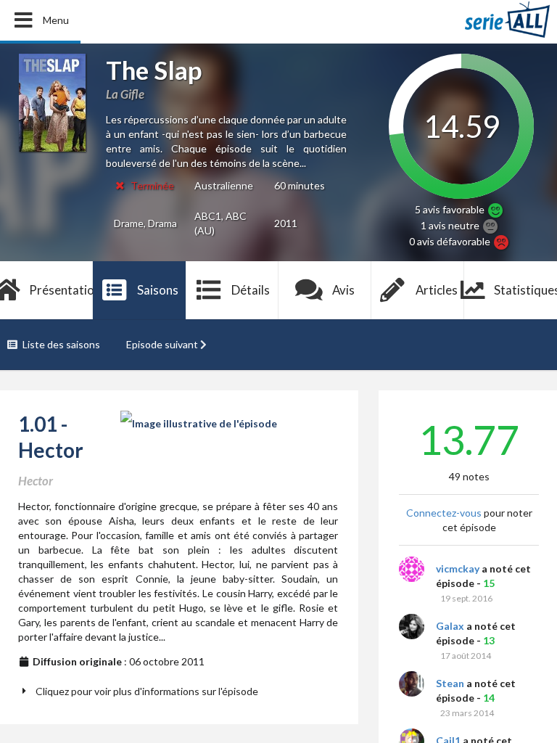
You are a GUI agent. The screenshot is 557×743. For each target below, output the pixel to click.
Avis (343, 289)
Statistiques (525, 289)
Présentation (61, 289)
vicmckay (457, 568)
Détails (250, 289)
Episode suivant (162, 344)
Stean (450, 683)
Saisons (157, 289)
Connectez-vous (444, 512)
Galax (450, 626)
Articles (437, 289)
